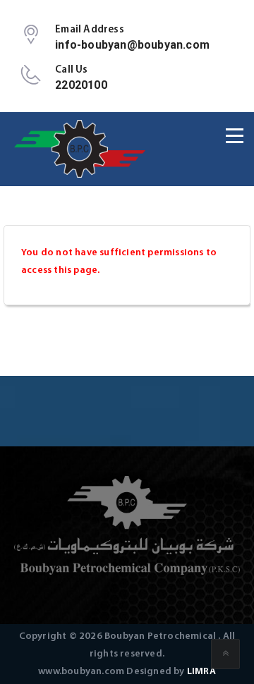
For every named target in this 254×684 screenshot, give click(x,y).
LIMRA (201, 671)
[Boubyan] (80, 149)
